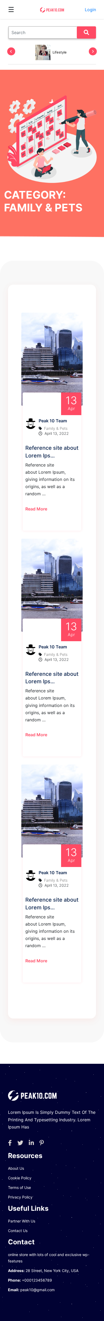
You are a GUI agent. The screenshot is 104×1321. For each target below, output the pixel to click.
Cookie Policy (19, 1178)
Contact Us (17, 1230)
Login (90, 9)
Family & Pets (55, 428)
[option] (51, 52)
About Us (16, 1168)
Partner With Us (21, 1221)
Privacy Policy (20, 1197)
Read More (36, 509)
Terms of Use (19, 1187)
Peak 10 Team (53, 420)
